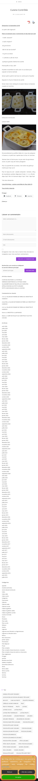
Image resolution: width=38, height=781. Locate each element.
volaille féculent (8, 753)
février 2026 (5, 339)
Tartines (4, 673)
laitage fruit (18, 709)
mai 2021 (4, 457)
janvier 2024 (5, 390)
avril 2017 (4, 558)
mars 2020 (4, 486)
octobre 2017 (5, 546)
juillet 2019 (5, 502)
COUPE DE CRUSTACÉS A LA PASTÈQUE (12, 280)
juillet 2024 (5, 378)
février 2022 (5, 438)
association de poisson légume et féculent (16, 697)
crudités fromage (28, 700)
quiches (4, 658)
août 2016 (4, 575)
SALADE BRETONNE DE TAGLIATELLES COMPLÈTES (15, 284)
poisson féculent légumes (11, 728)
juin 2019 (4, 504)
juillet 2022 (5, 428)
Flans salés (5, 621)
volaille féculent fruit (23, 753)
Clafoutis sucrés (6, 606)
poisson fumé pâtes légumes (11, 722)
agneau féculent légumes (11, 694)
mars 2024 (4, 386)
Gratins (4, 627)
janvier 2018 (5, 540)
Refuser (9, 772)
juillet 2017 (5, 552)
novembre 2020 (6, 469)
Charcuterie (5, 600)
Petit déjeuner (5, 644)
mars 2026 (4, 336)
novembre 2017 (6, 544)
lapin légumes (7, 716)
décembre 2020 (6, 467)
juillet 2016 (5, 577)
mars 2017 (4, 560)
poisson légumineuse (9, 734)
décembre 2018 (6, 517)
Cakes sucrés (5, 596)
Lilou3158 (4, 302)
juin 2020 (4, 480)
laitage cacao (7, 709)
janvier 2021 (5, 465)
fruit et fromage (8, 706)
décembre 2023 (6, 393)
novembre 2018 (6, 519)
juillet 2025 (5, 353)
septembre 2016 (6, 573)
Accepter (18, 777)
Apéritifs (4, 586)
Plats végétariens (6, 654)
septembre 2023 (6, 399)
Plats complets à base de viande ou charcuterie (14, 652)
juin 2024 (4, 380)
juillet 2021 (5, 453)
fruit (22, 703)
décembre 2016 (6, 567)
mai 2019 (4, 506)
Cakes (3, 592)
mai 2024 (4, 382)
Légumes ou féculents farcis (9, 633)
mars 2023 (4, 411)
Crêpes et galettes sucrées (9, 612)
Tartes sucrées (5, 671)
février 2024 (5, 388)
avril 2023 (4, 409)
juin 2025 (4, 355)
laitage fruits (24, 713)
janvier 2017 (5, 565)
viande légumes (19, 750)
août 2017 (4, 550)
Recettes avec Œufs (7, 660)
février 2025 (5, 363)
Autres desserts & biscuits (8, 590)
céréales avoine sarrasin (10, 703)
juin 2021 (4, 455)
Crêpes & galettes (6, 608)
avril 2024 (4, 384)
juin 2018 (4, 529)
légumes (29, 716)
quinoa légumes (24, 747)
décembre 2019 (6, 492)
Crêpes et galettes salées (8, 610)
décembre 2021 (6, 442)
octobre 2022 (5, 421)
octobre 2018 (5, 521)
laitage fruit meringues (10, 713)
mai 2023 (4, 407)
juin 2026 (4, 330)
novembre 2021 (6, 444)
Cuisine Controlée (6, 615)
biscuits (5, 700)
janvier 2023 (5, 415)
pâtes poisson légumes (25, 744)
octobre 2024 (5, 372)
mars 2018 (4, 536)
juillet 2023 (5, 403)
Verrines (4, 677)
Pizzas (3, 646)
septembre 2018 (6, 523)
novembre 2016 (6, 569)
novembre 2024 (6, 370)
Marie (3, 316)
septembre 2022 (6, 424)
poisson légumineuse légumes (12, 737)
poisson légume (26, 728)
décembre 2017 (6, 542)
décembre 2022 (6, 417)
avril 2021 (4, 459)
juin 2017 (4, 554)
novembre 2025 (6, 345)
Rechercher (30, 270)
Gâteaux (4, 625)
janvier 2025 (5, 366)
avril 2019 (4, 509)
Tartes (3, 666)
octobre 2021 (5, 446)
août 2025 (4, 351)
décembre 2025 (6, 343)
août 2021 (4, 451)
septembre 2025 (6, 349)
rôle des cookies (26, 772)
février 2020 (5, 488)
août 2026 (4, 326)
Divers (3, 617)
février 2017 (5, 563)
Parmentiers (5, 641)
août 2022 (4, 426)
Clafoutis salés (5, 604)
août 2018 (4, 525)
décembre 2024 (6, 368)
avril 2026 (4, 334)
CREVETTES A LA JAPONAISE (14, 312)
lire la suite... (6, 767)
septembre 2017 (6, 548)
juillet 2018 (5, 527)
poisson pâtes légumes (10, 740)
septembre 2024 (6, 374)
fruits (18, 706)
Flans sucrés (5, 623)
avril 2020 (4, 484)
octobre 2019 (5, 496)
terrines (4, 675)
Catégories (5, 598)
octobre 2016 (5, 571)
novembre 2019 (6, 494)
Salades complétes (7, 662)
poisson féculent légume (10, 725)
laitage (24, 706)
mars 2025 (4, 361)
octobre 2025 (5, 347)
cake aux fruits (15, 700)
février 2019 (5, 513)
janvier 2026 (5, 341)
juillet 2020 (5, 478)
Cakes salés (5, 594)
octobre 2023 (5, 397)
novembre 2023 (6, 395)
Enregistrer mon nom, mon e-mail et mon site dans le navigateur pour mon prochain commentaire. (18, 253)
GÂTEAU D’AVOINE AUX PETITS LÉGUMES (12, 286)
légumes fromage (8, 719)
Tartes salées (5, 669)
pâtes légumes (24, 740)
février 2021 (5, 463)
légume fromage (19, 716)
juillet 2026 (5, 328)
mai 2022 (4, 432)
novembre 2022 (6, 419)
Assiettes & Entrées (7, 588)
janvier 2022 (5, 440)
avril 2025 (4, 359)
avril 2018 (4, 533)
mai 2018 (4, 531)
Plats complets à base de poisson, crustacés (13, 650)
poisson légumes (26, 731)
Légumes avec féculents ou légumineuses (13, 631)
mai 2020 (4, 482)
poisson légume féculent (10, 731)
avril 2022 (4, 434)
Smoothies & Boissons (8, 664)
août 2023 (4, 401)
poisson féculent (28, 722)
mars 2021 (4, 461)
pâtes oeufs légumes (9, 744)
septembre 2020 (6, 473)
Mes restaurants (6, 637)
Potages (4, 656)
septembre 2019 (6, 498)
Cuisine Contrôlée (19, 9)
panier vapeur (5, 639)
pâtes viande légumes (9, 747)
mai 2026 (4, 332)
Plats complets (6, 648)
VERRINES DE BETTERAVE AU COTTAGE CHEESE (14, 282)
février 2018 (5, 538)
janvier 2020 (5, 490)
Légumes (4, 629)
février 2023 (5, 413)
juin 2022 (4, 430)
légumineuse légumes (23, 719)
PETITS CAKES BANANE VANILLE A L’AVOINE (13, 288)
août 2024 (4, 376)
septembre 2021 (6, 448)
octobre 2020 (5, 471)
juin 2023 (4, 405)
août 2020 (4, 475)
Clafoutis (4, 602)
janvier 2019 (5, 515)
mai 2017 (4, 556)
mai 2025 (4, 357)
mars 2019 (4, 511)
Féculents (4, 619)
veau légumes (7, 750)
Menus (4, 635)
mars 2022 (4, 436)
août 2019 (4, 500)
